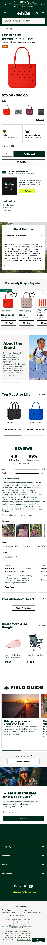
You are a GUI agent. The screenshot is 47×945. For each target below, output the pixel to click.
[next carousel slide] (41, 4)
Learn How (30, 173)
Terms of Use (6, 910)
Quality (5, 473)
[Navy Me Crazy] (41, 110)
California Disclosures (16, 915)
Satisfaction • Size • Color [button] (26, 42)
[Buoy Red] (7, 110)
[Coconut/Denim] (18, 110)
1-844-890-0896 (16, 928)
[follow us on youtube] (30, 886)
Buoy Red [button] (4, 318)
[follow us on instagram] (21, 886)
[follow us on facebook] (16, 886)
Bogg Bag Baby (7, 311)
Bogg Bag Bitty (25, 311)
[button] (11, 146)
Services (6, 855)
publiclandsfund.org (24, 939)
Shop (4, 864)
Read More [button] (8, 266)
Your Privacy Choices (30, 912)
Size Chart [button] (40, 119)
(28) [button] (32, 39)
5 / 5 (43, 473)
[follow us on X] (26, 886)
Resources (7, 873)
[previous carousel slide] (5, 4)
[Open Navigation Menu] (4, 13)
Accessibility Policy (8, 912)
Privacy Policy (28, 910)
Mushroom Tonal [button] (24, 318)
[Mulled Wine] (29, 110)
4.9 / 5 (42, 469)
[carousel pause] (44, 4)
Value (4, 469)
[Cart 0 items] (42, 13)
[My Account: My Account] (37, 13)
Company (6, 846)
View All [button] (42, 394)
